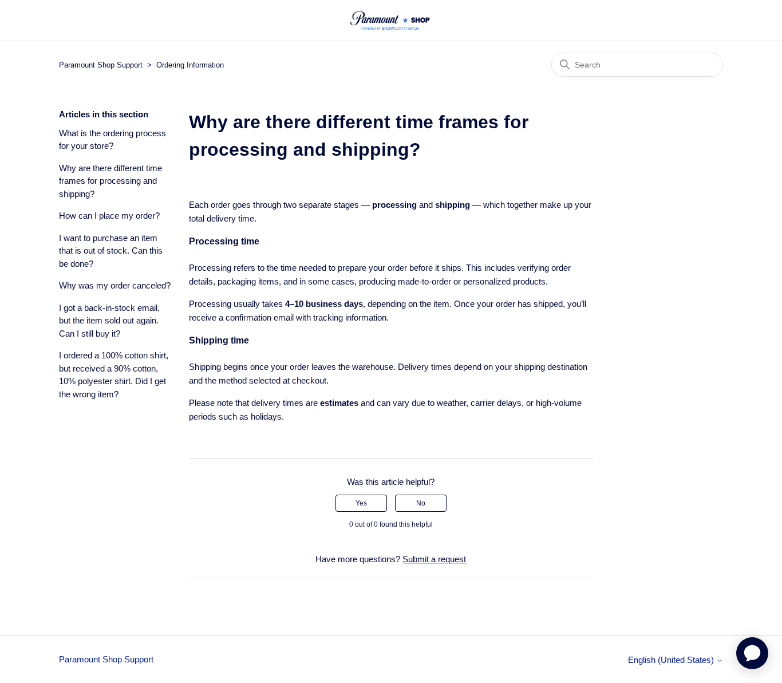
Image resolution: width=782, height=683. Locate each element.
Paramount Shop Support (101, 65)
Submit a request (434, 559)
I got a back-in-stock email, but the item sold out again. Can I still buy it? (109, 320)
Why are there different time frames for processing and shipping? (110, 181)
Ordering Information (190, 65)
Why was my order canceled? (115, 285)
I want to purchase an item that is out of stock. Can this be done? (111, 251)
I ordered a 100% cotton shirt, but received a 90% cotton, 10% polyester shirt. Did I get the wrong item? (113, 374)
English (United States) (672, 660)
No (420, 503)
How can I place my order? (109, 215)
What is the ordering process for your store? (112, 139)
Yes (361, 503)
